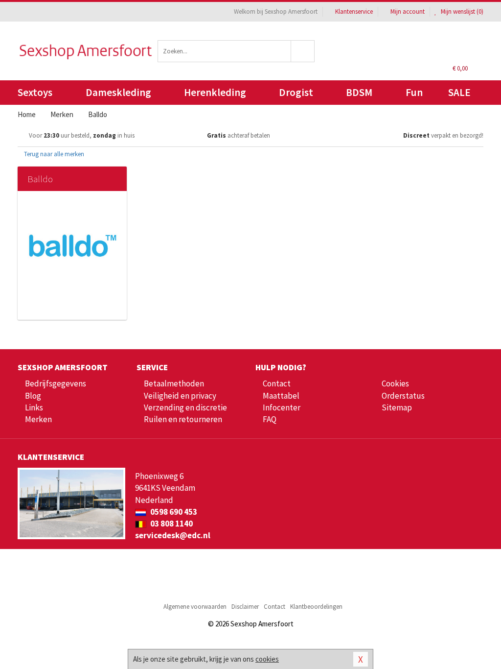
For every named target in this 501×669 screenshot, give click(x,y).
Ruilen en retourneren (183, 419)
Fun (414, 92)
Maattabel (281, 395)
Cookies (395, 383)
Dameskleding (118, 92)
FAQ (269, 419)
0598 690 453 (173, 511)
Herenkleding (215, 92)
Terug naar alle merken (53, 154)
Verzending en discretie (185, 407)
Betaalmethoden (174, 383)
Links (34, 407)
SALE (459, 92)
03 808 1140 (171, 523)
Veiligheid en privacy (180, 395)
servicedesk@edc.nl (172, 535)
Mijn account (407, 11)
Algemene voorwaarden (195, 606)
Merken (38, 419)
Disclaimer (245, 606)
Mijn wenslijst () (461, 11)
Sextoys (35, 92)
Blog (33, 395)
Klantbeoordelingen (316, 606)
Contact (277, 383)
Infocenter (281, 407)
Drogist (296, 92)
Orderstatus (403, 395)
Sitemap (397, 407)
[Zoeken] (303, 51)
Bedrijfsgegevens (55, 383)
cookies (267, 659)
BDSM (359, 92)
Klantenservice (354, 11)
